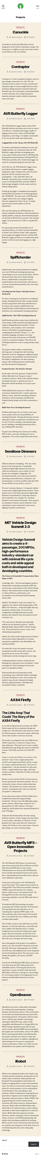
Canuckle (20, 32)
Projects (20, 27)
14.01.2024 (30, 856)
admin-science (16, 37)
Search (4, 1140)
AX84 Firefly (20, 700)
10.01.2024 (30, 1000)
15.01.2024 (30, 532)
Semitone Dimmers (20, 451)
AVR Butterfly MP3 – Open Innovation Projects (20, 847)
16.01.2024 (30, 37)
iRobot (20, 1061)
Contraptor (20, 67)
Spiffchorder (20, 257)
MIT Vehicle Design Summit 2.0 (20, 524)
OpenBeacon (20, 995)
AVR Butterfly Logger (20, 113)
